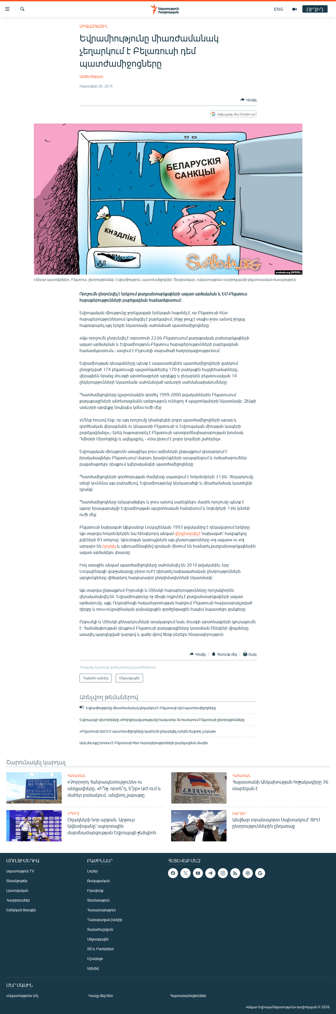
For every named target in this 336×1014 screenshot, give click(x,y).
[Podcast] (248, 873)
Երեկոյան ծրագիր (21, 910)
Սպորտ (73, 813)
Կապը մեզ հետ (100, 995)
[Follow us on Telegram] (210, 873)
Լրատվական (17, 890)
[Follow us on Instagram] (223, 873)
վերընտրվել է (188, 533)
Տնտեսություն (98, 900)
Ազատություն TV (20, 871)
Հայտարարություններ (188, 995)
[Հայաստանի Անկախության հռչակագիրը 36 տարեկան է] (199, 788)
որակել (109, 545)
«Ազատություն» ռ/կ (22, 995)
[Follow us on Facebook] (173, 873)
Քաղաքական (98, 880)
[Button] (248, 99)
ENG (278, 9)
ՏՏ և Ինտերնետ (100, 948)
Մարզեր (239, 813)
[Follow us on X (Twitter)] (185, 873)
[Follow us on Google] (260, 873)
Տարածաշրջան (100, 929)
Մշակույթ (95, 958)
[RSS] (235, 873)
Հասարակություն (101, 910)
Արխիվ (92, 968)
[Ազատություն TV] (294, 9)
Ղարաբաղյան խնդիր (104, 919)
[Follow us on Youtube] (198, 873)
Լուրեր (92, 871)
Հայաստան (76, 776)
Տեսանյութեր (16, 880)
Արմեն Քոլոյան (91, 76)
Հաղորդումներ (18, 900)
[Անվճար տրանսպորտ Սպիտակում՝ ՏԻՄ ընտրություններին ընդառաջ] (199, 825)
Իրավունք (95, 890)
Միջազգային (94, 26)
